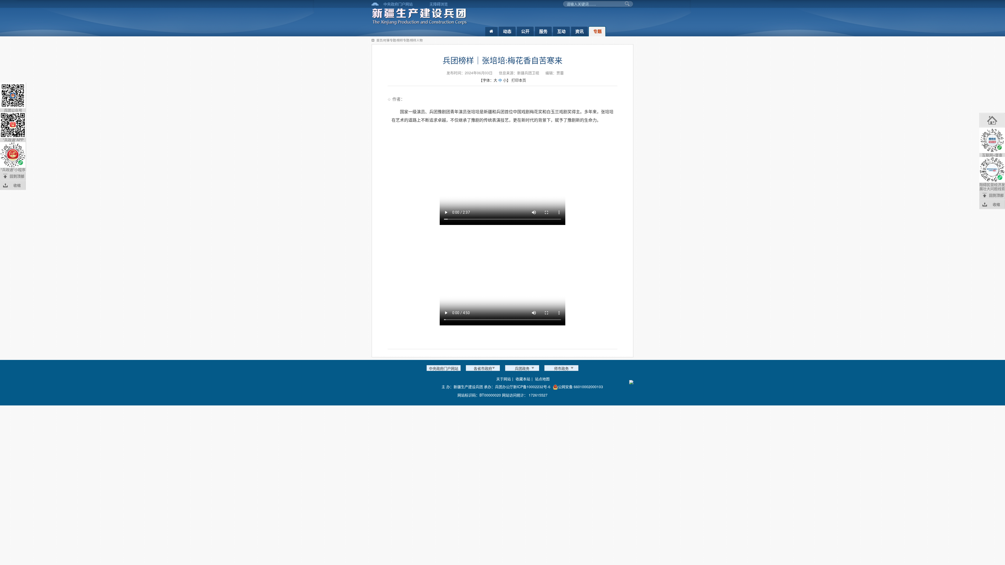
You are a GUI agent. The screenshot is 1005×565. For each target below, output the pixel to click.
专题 (597, 31)
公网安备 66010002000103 (580, 386)
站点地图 (542, 378)
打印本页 (518, 80)
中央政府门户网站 (398, 4)
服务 (543, 31)
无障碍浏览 (438, 4)
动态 (507, 31)
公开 (525, 31)
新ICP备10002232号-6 (531, 386)
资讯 (579, 31)
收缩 (17, 185)
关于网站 (503, 378)
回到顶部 (17, 176)
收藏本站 (523, 378)
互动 (561, 31)
